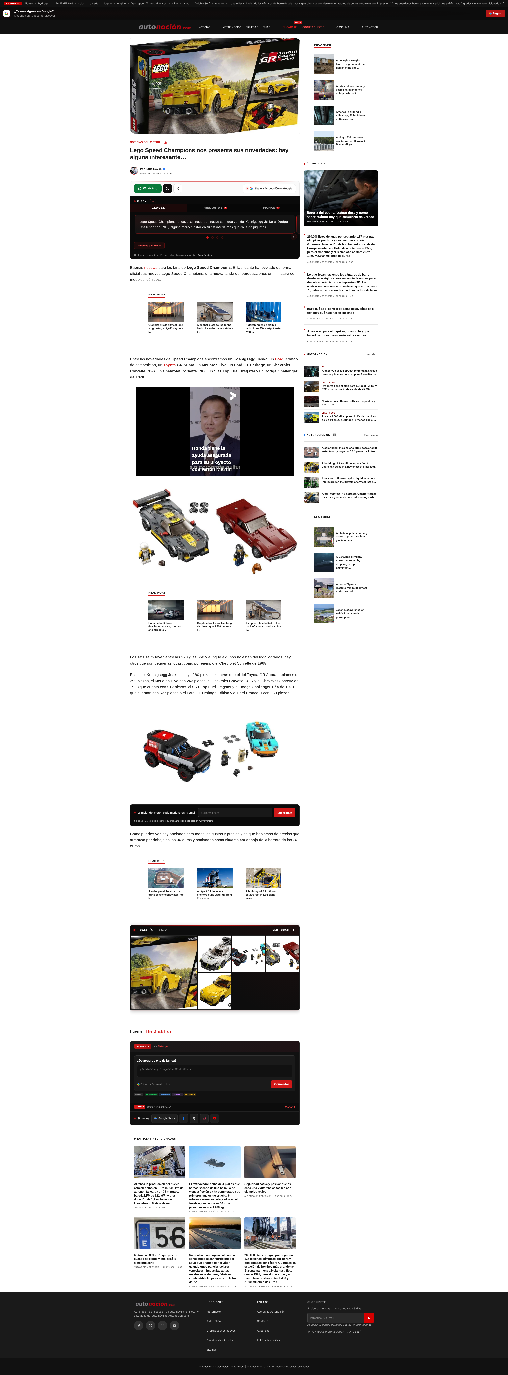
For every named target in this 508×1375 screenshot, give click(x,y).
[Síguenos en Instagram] (204, 1118)
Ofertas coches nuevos (221, 1330)
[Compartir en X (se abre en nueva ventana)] (167, 188)
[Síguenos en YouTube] (214, 1118)
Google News (166, 1118)
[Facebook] (138, 1325)
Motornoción (232, 27)
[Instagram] (162, 1325)
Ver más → (372, 354)
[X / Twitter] (150, 1325)
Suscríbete (284, 812)
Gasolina (342, 27)
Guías (266, 27)
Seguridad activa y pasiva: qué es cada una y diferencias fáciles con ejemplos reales (267, 1187)
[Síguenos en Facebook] (183, 1118)
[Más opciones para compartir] (177, 188)
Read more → (371, 435)
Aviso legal (263, 1330)
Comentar (281, 1084)
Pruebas (252, 27)
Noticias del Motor (145, 142)
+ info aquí (353, 1331)
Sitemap (211, 1349)
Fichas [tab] (271, 208)
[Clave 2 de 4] (212, 237)
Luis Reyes (154, 168)
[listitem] (164, 972)
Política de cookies (268, 1340)
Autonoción (205, 1366)
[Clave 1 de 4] (207, 237)
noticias (150, 267)
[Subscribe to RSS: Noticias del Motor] (165, 142)
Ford (279, 359)
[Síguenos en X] (194, 1118)
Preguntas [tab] (214, 208)
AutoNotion (370, 27)
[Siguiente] (294, 237)
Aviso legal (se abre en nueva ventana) (194, 820)
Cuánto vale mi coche (220, 1340)
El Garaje (290, 27)
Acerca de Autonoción (271, 1311)
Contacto (262, 1321)
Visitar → (290, 1106)
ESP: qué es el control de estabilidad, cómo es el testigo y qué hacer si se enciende (340, 310)
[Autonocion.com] (165, 26)
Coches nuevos (313, 27)
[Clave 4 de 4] (222, 237)
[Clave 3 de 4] (217, 237)
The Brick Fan (158, 1031)
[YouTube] (174, 1325)
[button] (283, 929)
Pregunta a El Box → (149, 245)
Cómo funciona (205, 255)
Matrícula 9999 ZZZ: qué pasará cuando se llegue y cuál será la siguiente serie (155, 1258)
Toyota (169, 365)
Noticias (204, 27)
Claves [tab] (158, 208)
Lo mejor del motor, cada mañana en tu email (166, 812)
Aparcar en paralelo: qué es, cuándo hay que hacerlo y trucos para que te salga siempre (338, 333)
